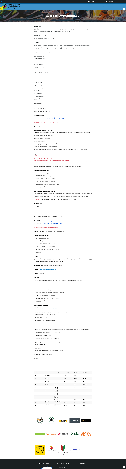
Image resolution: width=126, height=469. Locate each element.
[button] (1, 8)
